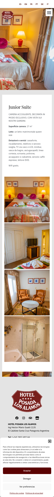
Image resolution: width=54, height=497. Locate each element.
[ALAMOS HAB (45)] (27, 339)
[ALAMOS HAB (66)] (27, 292)
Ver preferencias (27, 486)
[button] (49, 441)
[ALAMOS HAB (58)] (27, 246)
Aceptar (27, 470)
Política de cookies (17, 493)
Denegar (27, 478)
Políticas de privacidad (34, 493)
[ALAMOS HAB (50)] (27, 199)
